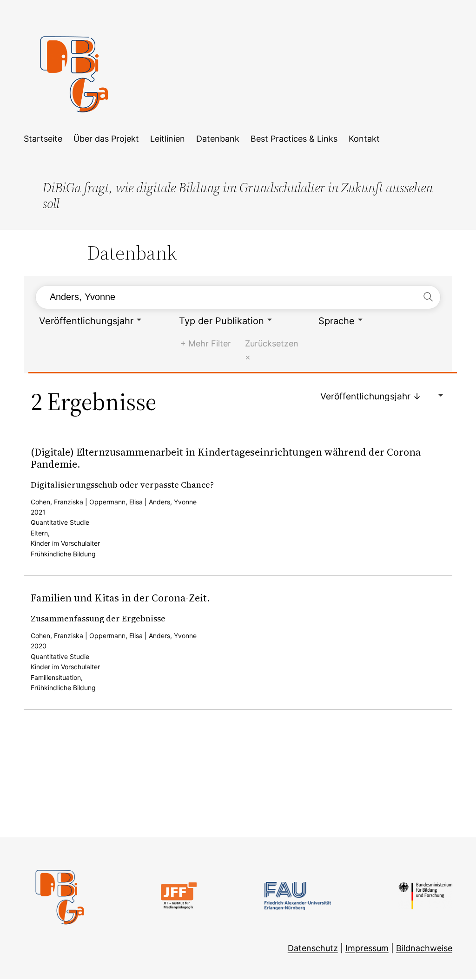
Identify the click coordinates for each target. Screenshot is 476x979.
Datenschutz (313, 948)
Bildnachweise (424, 948)
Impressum (367, 948)
